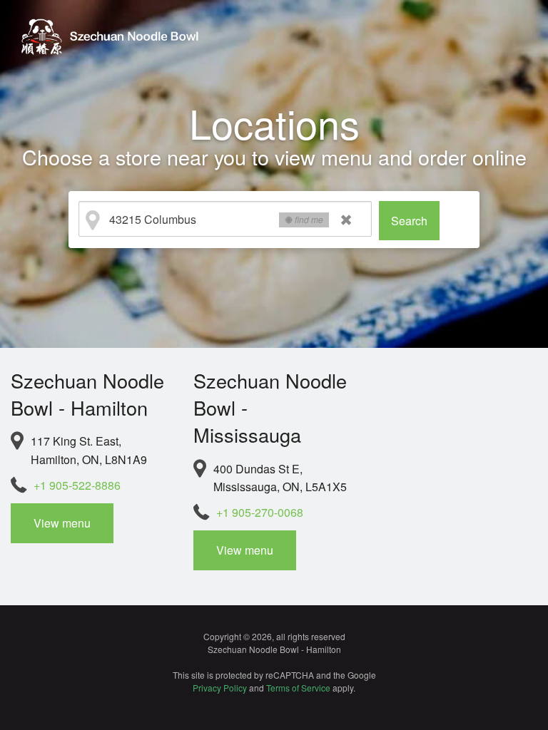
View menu (62, 523)
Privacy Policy (220, 688)
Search (409, 220)
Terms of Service (298, 688)
